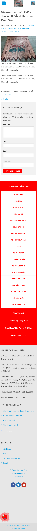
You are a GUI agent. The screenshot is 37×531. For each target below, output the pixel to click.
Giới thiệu (7, 449)
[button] (4, 3)
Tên (5, 141)
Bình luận (7, 124)
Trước (4, 99)
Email (5, 151)
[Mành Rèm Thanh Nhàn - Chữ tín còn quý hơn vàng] (18, 3)
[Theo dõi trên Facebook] (13, 484)
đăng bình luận (7, 94)
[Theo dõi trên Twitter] (18, 484)
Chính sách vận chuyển (12, 416)
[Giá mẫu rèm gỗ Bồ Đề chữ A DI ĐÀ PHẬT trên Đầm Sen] (18, 49)
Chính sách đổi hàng (11, 420)
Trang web (7, 161)
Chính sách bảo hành (11, 425)
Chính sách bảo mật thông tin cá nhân (18, 411)
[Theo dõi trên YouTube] (23, 484)
